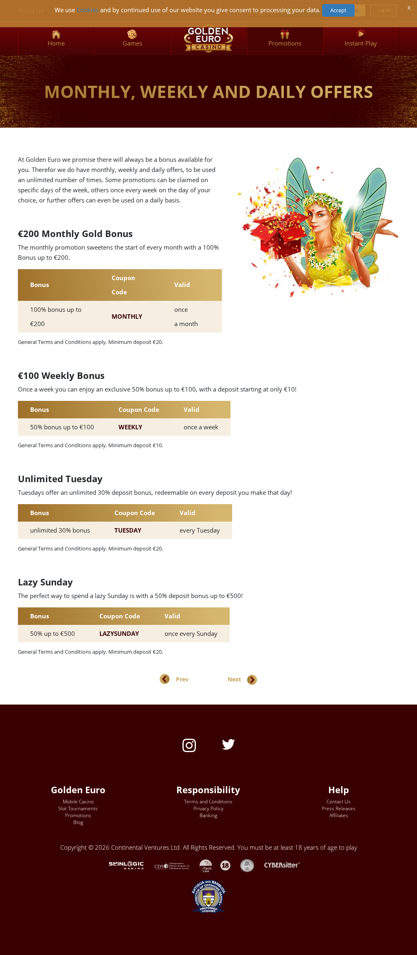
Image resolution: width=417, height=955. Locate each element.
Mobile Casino (78, 801)
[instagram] (189, 744)
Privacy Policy (208, 808)
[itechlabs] (210, 865)
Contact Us (339, 801)
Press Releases (339, 808)
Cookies (88, 10)
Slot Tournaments (78, 808)
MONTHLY (127, 316)
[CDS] (177, 865)
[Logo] (208, 38)
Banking (208, 815)
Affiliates (338, 815)
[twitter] (228, 744)
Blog (78, 822)
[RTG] (130, 865)
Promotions (78, 815)
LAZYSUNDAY (119, 633)
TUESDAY (127, 530)
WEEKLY (130, 427)
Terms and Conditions (208, 801)
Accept (338, 10)
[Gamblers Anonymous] (251, 865)
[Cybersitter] (286, 865)
